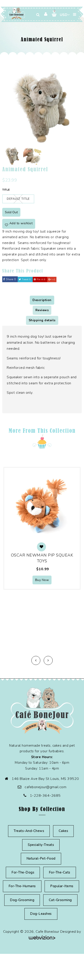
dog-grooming (22, 900)
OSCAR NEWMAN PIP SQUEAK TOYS (42, 557)
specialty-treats (41, 845)
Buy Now (42, 580)
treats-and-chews (29, 831)
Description (42, 300)
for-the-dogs (22, 872)
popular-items (61, 886)
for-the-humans (22, 886)
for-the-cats (59, 872)
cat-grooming (60, 900)
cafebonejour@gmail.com (45, 787)
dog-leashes (41, 913)
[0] (52, 15)
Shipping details (42, 320)
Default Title (18, 199)
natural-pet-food (41, 858)
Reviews (42, 310)
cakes (63, 831)
